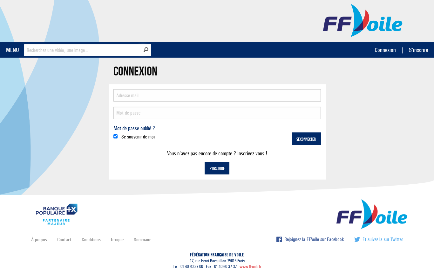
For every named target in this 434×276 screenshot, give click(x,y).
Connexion (385, 49)
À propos (39, 240)
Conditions (91, 240)
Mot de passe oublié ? (134, 128)
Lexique (117, 240)
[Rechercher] (146, 49)
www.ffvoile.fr (250, 266)
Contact (64, 240)
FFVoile (363, 20)
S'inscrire (418, 49)
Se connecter (306, 139)
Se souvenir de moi (137, 137)
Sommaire (142, 240)
